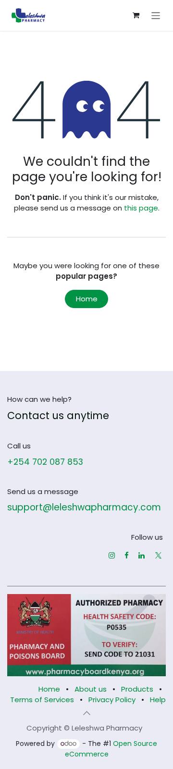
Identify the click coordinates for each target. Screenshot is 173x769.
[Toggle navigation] (156, 15)
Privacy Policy (112, 700)
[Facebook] (126, 555)
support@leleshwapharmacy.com (84, 507)
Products (137, 689)
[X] (158, 555)
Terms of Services (42, 700)
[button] (86, 713)
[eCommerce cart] (136, 15)
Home (87, 299)
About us (90, 689)
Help (158, 700)
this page (141, 208)
